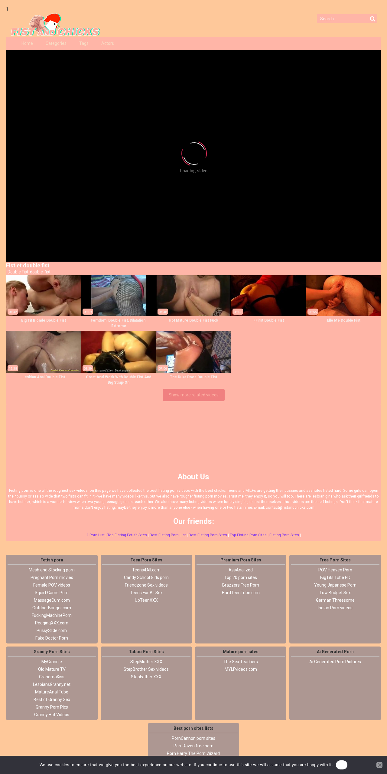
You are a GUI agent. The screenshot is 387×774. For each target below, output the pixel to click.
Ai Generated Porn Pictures (335, 661)
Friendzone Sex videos (146, 585)
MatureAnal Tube (51, 692)
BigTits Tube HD (335, 577)
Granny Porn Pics (52, 707)
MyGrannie (51, 661)
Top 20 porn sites (240, 577)
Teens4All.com (146, 569)
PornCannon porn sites (193, 738)
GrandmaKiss (51, 676)
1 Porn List (95, 535)
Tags (84, 43)
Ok (341, 764)
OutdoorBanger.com (51, 607)
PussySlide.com (52, 630)
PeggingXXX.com (51, 622)
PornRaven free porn (193, 745)
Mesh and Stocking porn (52, 569)
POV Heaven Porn (335, 569)
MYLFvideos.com (241, 669)
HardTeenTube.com (241, 592)
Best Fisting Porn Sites (208, 535)
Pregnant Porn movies (52, 577)
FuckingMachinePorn (52, 615)
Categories (56, 43)
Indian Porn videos (335, 607)
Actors (107, 43)
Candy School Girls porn (146, 577)
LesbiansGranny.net (51, 684)
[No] (379, 765)
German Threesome (335, 600)
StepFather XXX (146, 676)
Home (27, 43)
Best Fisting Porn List (168, 535)
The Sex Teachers (240, 661)
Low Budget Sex (335, 592)
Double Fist (17, 272)
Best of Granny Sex (52, 699)
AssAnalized (241, 569)
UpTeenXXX (146, 600)
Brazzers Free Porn (240, 585)
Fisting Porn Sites (284, 535)
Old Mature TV (52, 669)
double (36, 272)
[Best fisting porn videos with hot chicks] (53, 24)
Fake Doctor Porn (51, 638)
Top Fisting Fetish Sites (127, 535)
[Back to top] (369, 747)
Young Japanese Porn (335, 585)
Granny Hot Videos (51, 714)
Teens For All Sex (146, 592)
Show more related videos (194, 394)
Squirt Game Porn (52, 592)
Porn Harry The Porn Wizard (193, 753)
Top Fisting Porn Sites (248, 535)
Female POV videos (51, 585)
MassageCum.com (52, 600)
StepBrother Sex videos (146, 669)
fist (47, 272)
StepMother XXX (146, 661)
